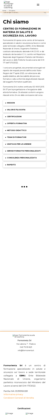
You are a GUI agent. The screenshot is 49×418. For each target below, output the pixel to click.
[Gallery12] (35, 279)
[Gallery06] (35, 230)
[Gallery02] (35, 198)
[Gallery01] (14, 198)
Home (4, 10)
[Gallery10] (35, 263)
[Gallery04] (35, 214)
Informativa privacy (13, 394)
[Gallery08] (35, 247)
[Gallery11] (14, 279)
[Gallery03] (14, 214)
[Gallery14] (35, 296)
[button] (33, 5)
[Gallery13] (14, 296)
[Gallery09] (14, 263)
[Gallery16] (35, 312)
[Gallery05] (14, 230)
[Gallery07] (14, 247)
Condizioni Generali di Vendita (19, 398)
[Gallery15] (14, 312)
